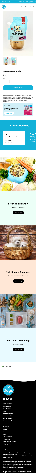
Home (4, 68)
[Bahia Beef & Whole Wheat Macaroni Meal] (28, 110)
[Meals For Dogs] (4, 7)
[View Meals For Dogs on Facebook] (4, 399)
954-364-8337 (24, 1)
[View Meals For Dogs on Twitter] (7, 399)
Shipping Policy (7, 444)
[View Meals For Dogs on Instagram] (11, 399)
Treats (4, 411)
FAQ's (4, 434)
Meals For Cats (7, 409)
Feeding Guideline (7, 436)
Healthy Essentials (11, 68)
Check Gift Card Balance (9, 441)
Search (5, 429)
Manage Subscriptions (9, 421)
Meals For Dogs (7, 406)
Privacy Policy (6, 439)
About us (5, 432)
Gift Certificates (7, 418)
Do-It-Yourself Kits (8, 416)
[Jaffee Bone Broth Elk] (6, 61)
